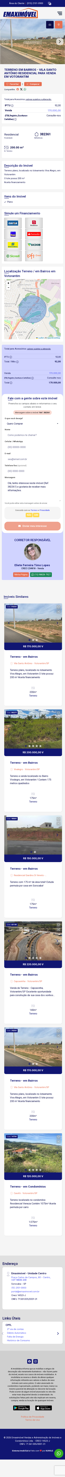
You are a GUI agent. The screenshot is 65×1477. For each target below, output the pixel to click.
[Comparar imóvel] (58, 612)
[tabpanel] (32, 41)
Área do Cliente (16, 3)
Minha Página (21, 574)
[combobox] (32, 424)
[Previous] (9, 623)
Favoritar (14, 84)
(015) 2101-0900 (35, 3)
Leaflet (41, 338)
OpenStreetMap (53, 338)
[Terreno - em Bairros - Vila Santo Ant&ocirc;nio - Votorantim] (24, 13)
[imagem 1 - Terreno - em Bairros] (33, 623)
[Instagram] (35, 1361)
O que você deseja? (14, 418)
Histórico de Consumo (18, 1340)
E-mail (8, 453)
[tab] (50, 24)
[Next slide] (59, 41)
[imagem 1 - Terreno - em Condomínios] (33, 1152)
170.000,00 (54, 110)
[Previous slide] (5, 41)
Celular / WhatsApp (14, 441)
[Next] (57, 623)
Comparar (34, 84)
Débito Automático (16, 1333)
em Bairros (27, 70)
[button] (49, 3)
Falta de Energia (15, 1336)
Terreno (11, 70)
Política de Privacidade (32, 1416)
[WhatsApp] (59, 1453)
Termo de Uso (32, 1420)
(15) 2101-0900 (18, 1287)
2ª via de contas (15, 1329)
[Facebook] (29, 1361)
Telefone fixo (16, 465)
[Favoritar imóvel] (58, 607)
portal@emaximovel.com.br (25, 1291)
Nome (7, 429)
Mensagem (10, 477)
